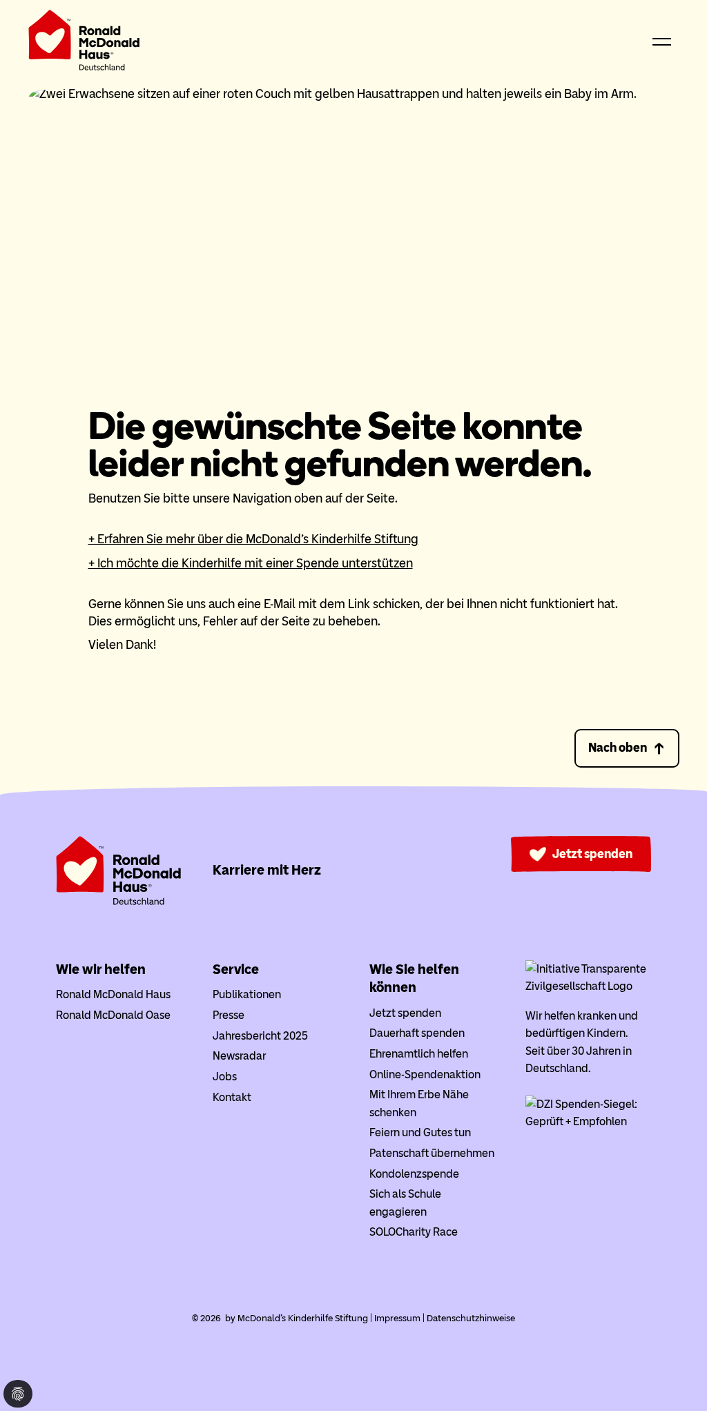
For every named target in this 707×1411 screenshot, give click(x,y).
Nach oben (617, 747)
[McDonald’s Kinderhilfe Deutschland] (119, 901)
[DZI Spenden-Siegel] (588, 1121)
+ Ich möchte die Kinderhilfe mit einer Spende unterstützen (250, 563)
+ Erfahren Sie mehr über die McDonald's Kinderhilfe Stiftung (253, 539)
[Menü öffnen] (662, 43)
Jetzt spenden (592, 854)
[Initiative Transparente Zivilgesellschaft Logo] (588, 986)
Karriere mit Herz (267, 870)
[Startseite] (84, 43)
